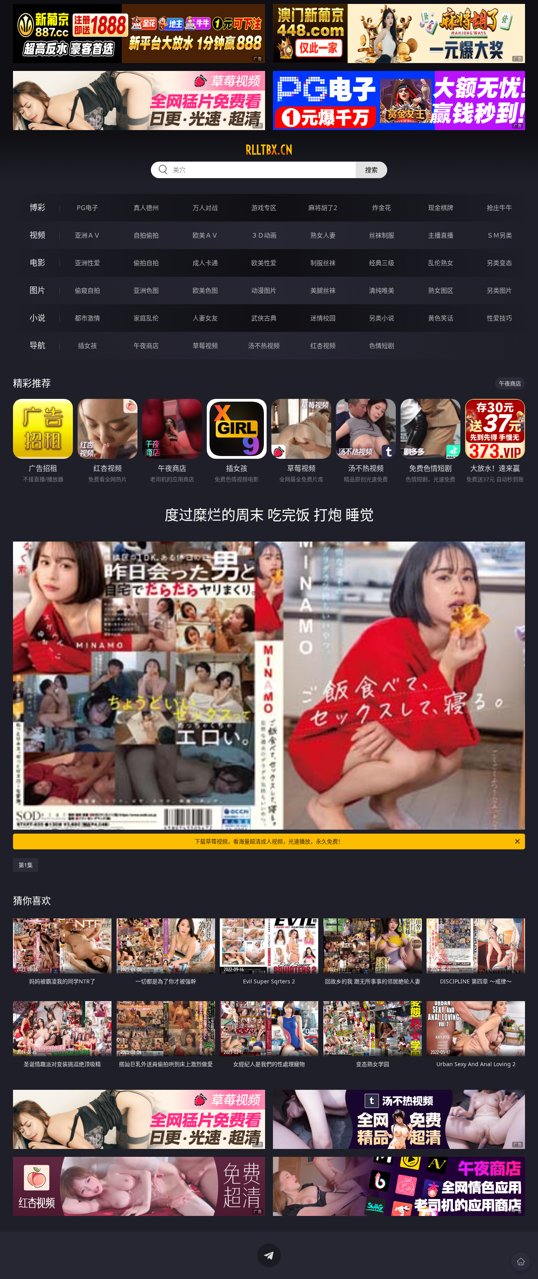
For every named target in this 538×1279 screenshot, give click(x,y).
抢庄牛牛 (499, 207)
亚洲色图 (146, 290)
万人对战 (205, 207)
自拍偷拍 (146, 235)
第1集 (26, 865)
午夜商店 (146, 345)
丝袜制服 (381, 235)
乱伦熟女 (440, 263)
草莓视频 (205, 345)
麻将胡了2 (322, 207)
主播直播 (440, 235)
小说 (37, 318)
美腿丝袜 (323, 290)
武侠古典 (263, 318)
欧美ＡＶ (205, 235)
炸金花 (381, 207)
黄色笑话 (440, 318)
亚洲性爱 (87, 263)
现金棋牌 (440, 207)
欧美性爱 (263, 263)
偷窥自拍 (87, 290)
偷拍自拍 (146, 263)
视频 (37, 235)
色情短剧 (381, 345)
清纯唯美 (381, 290)
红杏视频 (323, 345)
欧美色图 (205, 290)
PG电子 (87, 207)
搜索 (371, 170)
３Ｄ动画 (263, 235)
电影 (37, 262)
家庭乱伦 (146, 318)
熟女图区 (440, 290)
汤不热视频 (264, 345)
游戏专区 (263, 207)
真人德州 (146, 207)
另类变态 (499, 263)
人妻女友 (205, 318)
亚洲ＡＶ (87, 235)
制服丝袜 (323, 263)
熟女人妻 (323, 235)
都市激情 (87, 318)
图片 (37, 290)
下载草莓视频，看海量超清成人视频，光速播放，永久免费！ (269, 841)
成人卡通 (205, 263)
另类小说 (381, 318)
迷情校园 (323, 318)
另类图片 (499, 290)
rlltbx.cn (269, 150)
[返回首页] (520, 1261)
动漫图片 (263, 290)
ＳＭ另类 (499, 235)
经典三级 (381, 263)
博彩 (37, 207)
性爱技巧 (499, 318)
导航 (37, 345)
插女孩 (87, 345)
